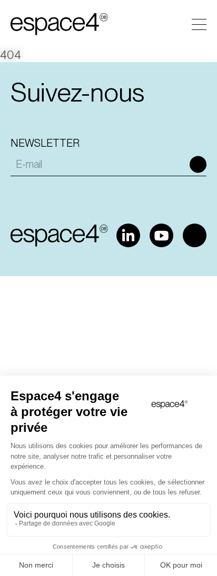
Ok (198, 164)
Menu (199, 24)
